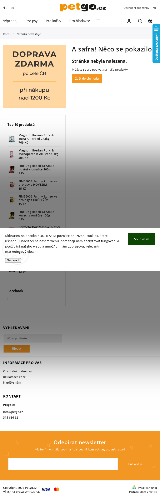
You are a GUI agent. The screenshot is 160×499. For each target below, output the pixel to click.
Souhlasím (141, 239)
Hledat (16, 348)
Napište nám (12, 382)
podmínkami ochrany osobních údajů (102, 449)
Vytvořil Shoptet (147, 487)
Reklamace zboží (14, 377)
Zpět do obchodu (87, 78)
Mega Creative (148, 492)
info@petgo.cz (13, 412)
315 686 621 (11, 417)
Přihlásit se (135, 464)
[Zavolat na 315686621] (6, 7)
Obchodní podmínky (136, 8)
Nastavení (13, 260)
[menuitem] (12, 21)
